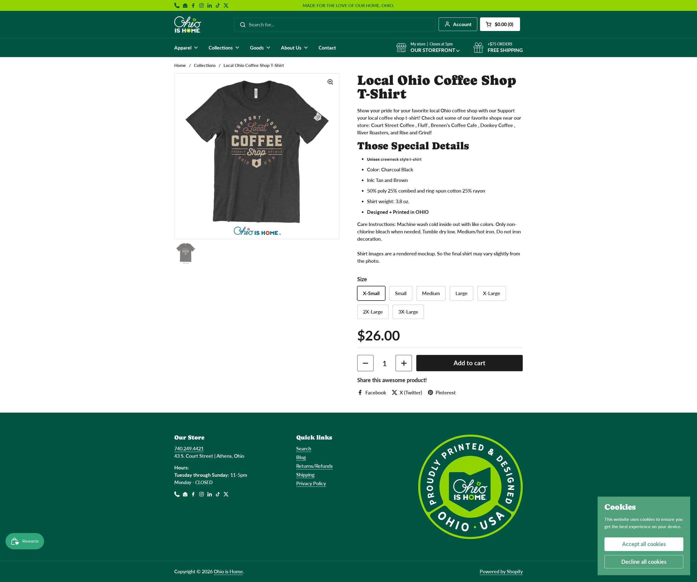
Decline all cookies (644, 561)
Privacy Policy (311, 483)
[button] (500, 24)
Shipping (305, 475)
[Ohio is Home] (187, 24)
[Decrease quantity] (365, 363)
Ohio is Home (228, 571)
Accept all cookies (644, 544)
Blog (301, 457)
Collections (205, 65)
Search (303, 448)
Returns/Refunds (314, 466)
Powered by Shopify (501, 571)
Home (180, 65)
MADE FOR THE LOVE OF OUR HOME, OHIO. (348, 5)
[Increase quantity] (404, 363)
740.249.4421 (189, 448)
